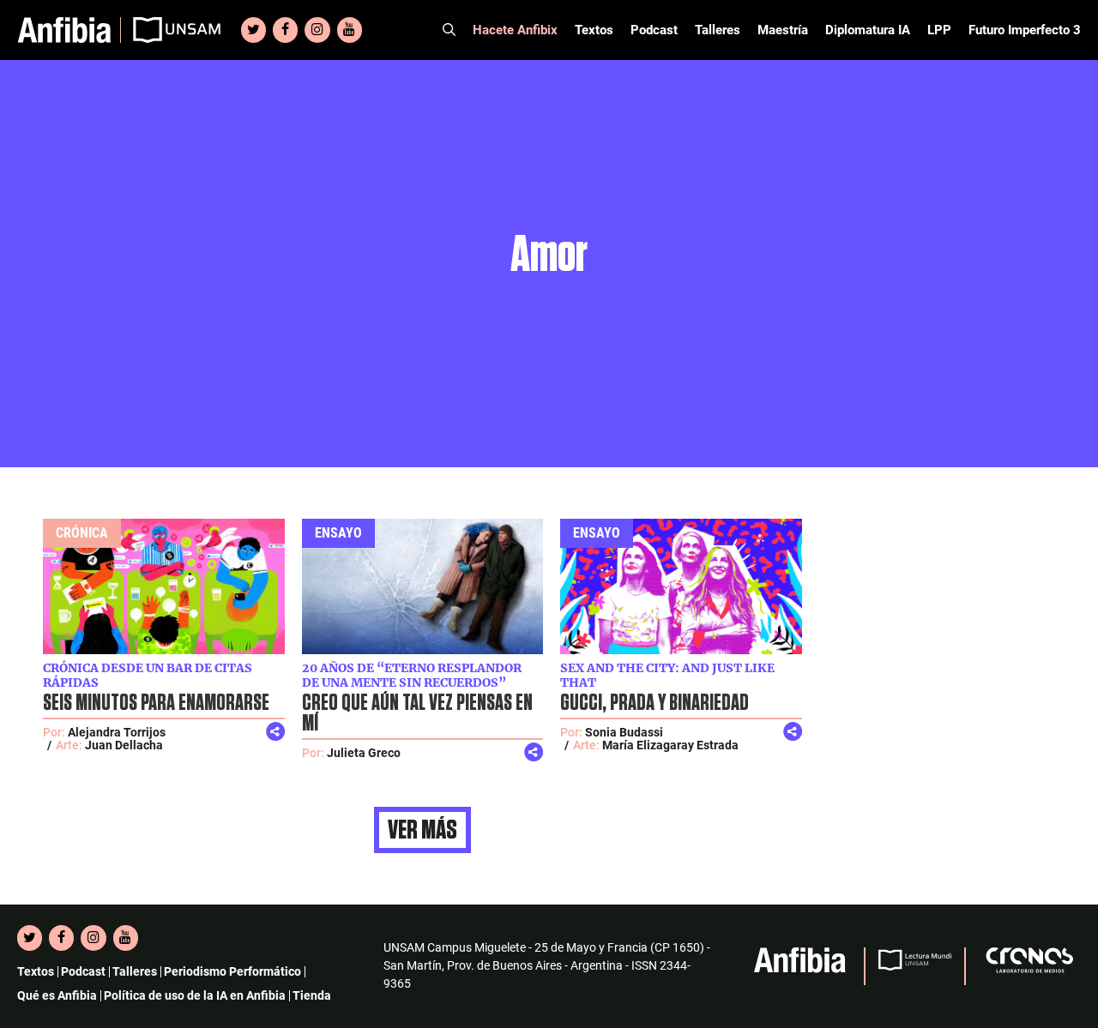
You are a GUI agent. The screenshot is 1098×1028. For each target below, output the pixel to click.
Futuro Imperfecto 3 (1024, 30)
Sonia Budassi (624, 732)
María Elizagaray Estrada (670, 745)
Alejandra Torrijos (117, 732)
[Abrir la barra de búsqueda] (449, 30)
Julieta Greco (364, 753)
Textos (594, 30)
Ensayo (338, 533)
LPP (939, 30)
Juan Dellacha (124, 745)
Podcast (654, 30)
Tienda (312, 995)
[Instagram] (317, 30)
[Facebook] (285, 30)
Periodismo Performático (232, 971)
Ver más (422, 830)
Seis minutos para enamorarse (156, 703)
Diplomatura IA (867, 30)
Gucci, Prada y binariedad (654, 703)
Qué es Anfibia (57, 995)
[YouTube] (349, 30)
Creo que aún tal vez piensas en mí (417, 713)
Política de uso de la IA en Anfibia (195, 995)
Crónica (82, 533)
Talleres (717, 30)
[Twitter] (253, 30)
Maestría (782, 30)
